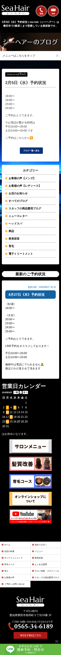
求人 (6, 571)
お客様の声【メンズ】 (22, 178)
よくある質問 (41, 564)
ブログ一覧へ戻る (31, 150)
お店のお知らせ (18, 193)
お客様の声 (9, 577)
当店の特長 (9, 551)
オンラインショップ (13, 558)
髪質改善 (39, 558)
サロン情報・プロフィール (47, 571)
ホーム (7, 545)
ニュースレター (18, 216)
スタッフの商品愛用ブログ (25, 208)
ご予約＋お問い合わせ (14, 584)
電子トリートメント (21, 253)
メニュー (39, 551)
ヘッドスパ (15, 223)
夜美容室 (14, 238)
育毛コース (9, 564)
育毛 (11, 246)
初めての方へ (41, 545)
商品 (11, 231)
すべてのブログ (18, 200)
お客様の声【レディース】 (25, 185)
